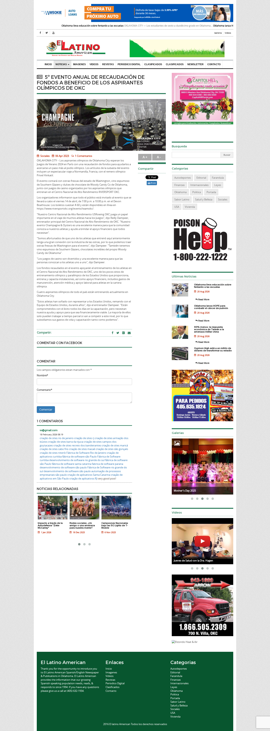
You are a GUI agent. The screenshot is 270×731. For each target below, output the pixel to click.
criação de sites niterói (53, 453)
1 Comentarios (83, 156)
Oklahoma (180, 192)
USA (176, 207)
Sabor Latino (181, 199)
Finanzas (179, 185)
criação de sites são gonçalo (112, 449)
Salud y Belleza (203, 199)
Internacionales (199, 185)
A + (145, 157)
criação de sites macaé (82, 449)
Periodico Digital (129, 64)
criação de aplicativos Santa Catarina (88, 475)
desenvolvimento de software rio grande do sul (77, 460)
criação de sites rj (84, 438)
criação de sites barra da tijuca (65, 441)
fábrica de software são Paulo (79, 456)
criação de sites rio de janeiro (57, 438)
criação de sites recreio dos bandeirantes (77, 445)
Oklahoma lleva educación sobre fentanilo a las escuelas (63, 25)
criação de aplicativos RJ (83, 478)
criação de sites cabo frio (54, 449)
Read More (203, 299)
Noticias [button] (61, 64)
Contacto (214, 64)
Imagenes (79, 64)
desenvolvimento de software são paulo (63, 467)
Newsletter (195, 64)
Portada (211, 192)
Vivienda (190, 207)
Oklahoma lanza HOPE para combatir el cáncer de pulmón (215, 25)
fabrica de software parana (107, 464)
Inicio (48, 64)
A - (159, 157)
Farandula (218, 177)
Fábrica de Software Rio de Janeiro (86, 453)
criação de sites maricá (115, 445)
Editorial (201, 177)
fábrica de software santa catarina (71, 464)
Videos (228, 33)
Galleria (218, 33)
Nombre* (42, 375)
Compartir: (44, 332)
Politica (196, 192)
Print (153, 183)
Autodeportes (182, 177)
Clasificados (153, 64)
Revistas (108, 64)
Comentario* (44, 390)
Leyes (217, 185)
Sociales (45, 156)
